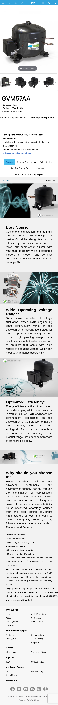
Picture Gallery (46, 161)
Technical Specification (26, 161)
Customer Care (37, 634)
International (11, 652)
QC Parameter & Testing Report (29, 174)
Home (8, 614)
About (8, 617)
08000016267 (37, 661)
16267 (9, 661)
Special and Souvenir (40, 652)
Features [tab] (10, 161)
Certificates (36, 617)
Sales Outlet (11, 638)
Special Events (12, 675)
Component (41, 168)
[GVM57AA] (19, 82)
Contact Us (10, 634)
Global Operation (38, 614)
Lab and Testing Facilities (22, 168)
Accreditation (37, 621)
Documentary (37, 671)
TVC (7, 671)
